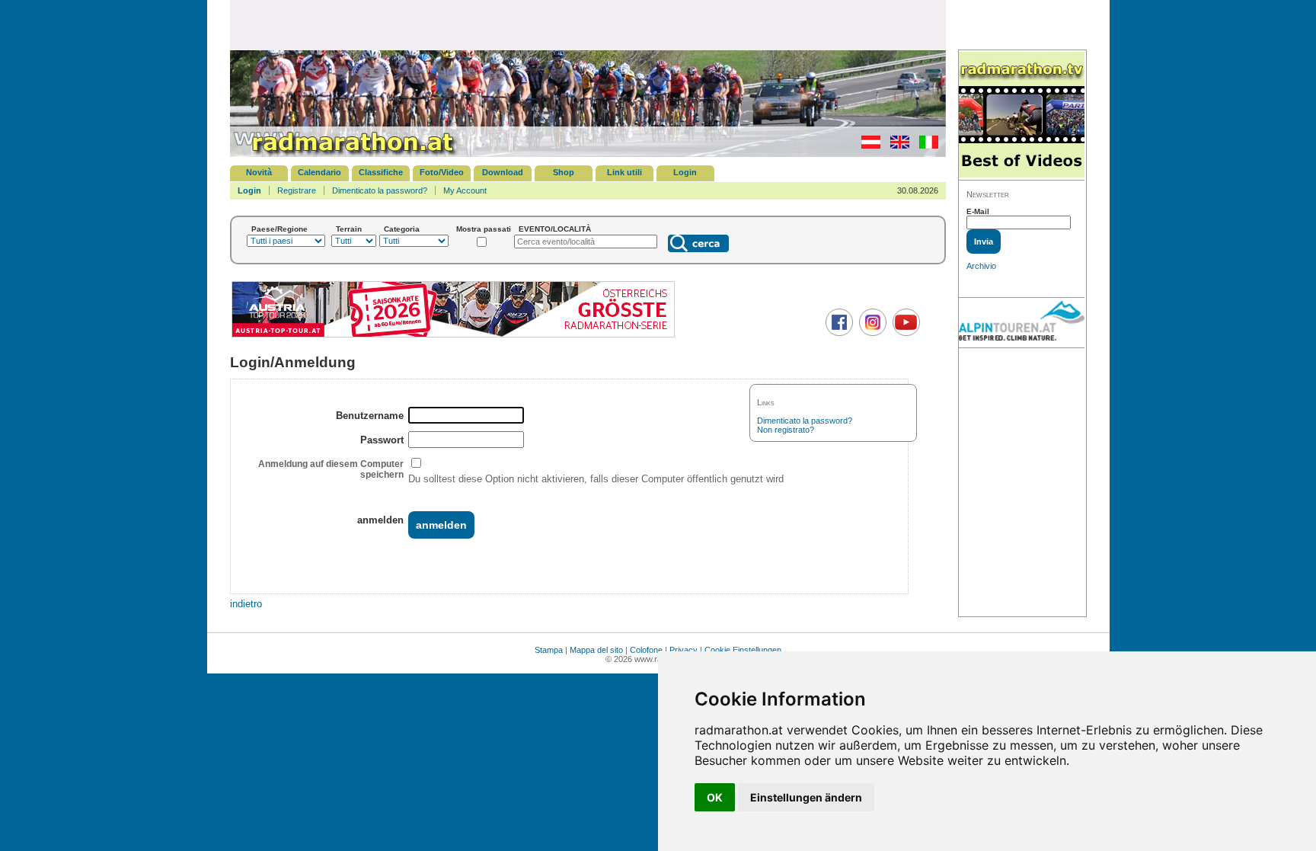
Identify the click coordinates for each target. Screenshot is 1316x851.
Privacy (683, 649)
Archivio (981, 265)
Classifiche (381, 172)
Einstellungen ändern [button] (806, 797)
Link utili (624, 172)
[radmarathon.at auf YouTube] (904, 333)
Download (502, 172)
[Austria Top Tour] (453, 335)
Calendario (319, 172)
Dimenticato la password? (379, 190)
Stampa (549, 649)
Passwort (382, 440)
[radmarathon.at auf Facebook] (837, 333)
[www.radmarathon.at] (344, 153)
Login (685, 172)
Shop (563, 172)
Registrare (296, 190)
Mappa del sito (596, 649)
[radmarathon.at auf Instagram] (870, 333)
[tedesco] (867, 145)
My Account (465, 190)
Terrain (349, 229)
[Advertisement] (588, 24)
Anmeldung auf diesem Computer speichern (331, 469)
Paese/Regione (279, 229)
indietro (246, 603)
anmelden (380, 520)
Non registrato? (785, 429)
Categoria (402, 229)
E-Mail (977, 211)
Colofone (646, 649)
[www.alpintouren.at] (1021, 323)
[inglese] (896, 145)
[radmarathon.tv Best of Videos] (1021, 115)
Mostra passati (483, 229)
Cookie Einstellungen (742, 649)
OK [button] (715, 797)
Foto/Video (442, 172)
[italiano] (925, 145)
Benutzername (370, 415)
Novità (259, 172)
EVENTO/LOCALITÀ (555, 229)
